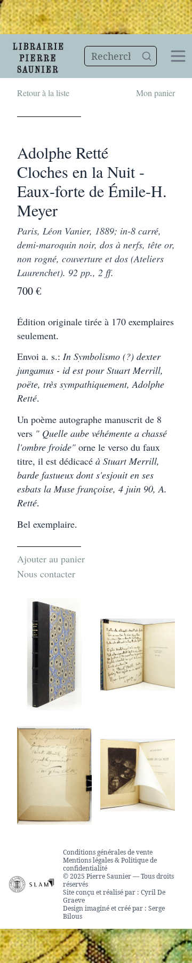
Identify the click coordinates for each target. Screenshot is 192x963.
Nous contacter (46, 573)
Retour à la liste (43, 92)
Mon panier (155, 92)
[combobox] (121, 56)
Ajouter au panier (51, 558)
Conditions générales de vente (108, 852)
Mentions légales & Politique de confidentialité (110, 864)
